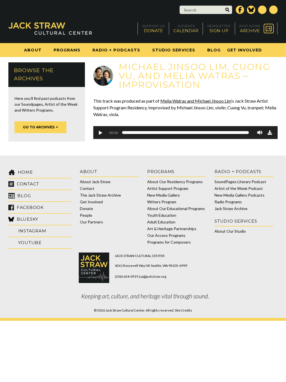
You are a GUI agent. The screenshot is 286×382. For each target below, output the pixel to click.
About (32, 50)
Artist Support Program (167, 188)
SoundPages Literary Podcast (240, 181)
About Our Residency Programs (175, 181)
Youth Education (161, 215)
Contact (87, 188)
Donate (86, 208)
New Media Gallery (163, 195)
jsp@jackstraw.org (152, 276)
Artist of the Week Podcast (238, 188)
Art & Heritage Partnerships (171, 228)
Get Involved (244, 50)
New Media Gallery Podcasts (239, 195)
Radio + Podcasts (116, 50)
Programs (67, 50)
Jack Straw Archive (230, 208)
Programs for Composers (169, 242)
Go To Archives (38, 127)
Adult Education (161, 222)
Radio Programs (228, 201)
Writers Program (161, 201)
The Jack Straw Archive (100, 195)
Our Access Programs (166, 235)
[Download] (270, 132)
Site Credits (183, 310)
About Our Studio (230, 231)
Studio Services (173, 50)
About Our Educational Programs (176, 208)
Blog (214, 50)
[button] (100, 132)
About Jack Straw (95, 181)
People (86, 215)
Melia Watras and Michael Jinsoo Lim (195, 100)
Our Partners (91, 222)
